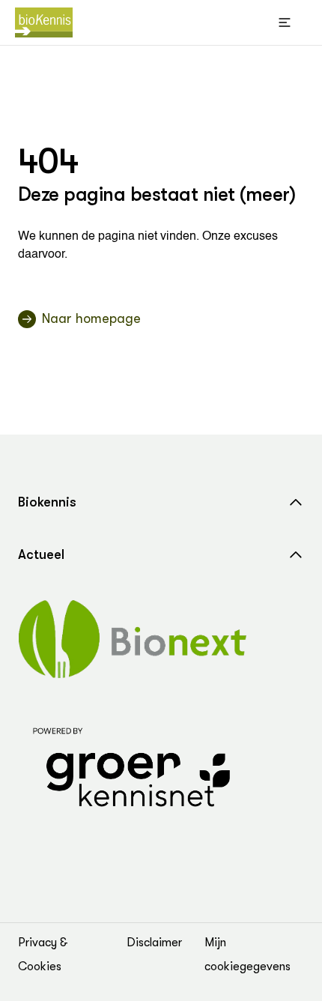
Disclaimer (154, 942)
